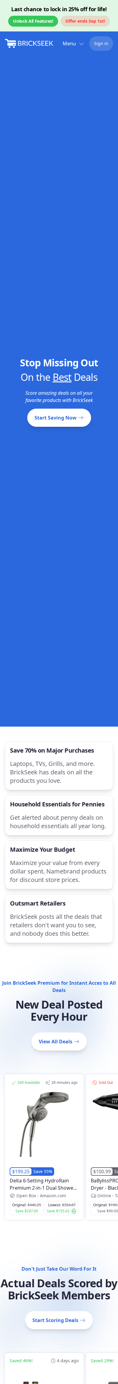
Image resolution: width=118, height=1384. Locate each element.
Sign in (101, 43)
